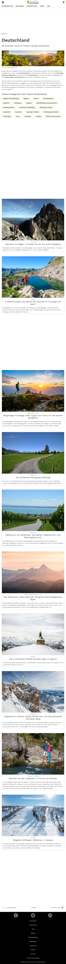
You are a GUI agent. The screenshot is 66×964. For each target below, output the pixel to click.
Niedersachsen (8, 107)
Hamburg (17, 103)
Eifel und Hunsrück (53, 116)
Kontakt (33, 949)
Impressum (33, 921)
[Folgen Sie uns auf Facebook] (16, 915)
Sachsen (18, 112)
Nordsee (54, 85)
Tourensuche (7, 6)
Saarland (6, 112)
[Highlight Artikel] (64, 2)
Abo (48, 6)
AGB (33, 929)
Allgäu (23, 83)
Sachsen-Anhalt (33, 112)
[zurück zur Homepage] (32, 2)
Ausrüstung (31, 6)
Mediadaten (33, 941)
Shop (42, 6)
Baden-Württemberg (11, 98)
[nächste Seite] (62, 907)
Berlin (36, 98)
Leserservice (33, 945)
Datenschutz (33, 925)
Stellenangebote (33, 937)
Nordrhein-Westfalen (27, 107)
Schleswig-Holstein (51, 112)
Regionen (4, 33)
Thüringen (7, 116)
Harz (3, 85)
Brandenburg (48, 98)
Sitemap (33, 954)
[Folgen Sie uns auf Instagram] (50, 915)
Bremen (6, 103)
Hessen (29, 103)
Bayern (26, 98)
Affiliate (33, 933)
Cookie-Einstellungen (33, 958)
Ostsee (38, 116)
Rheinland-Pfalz (46, 107)
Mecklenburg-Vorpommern (47, 103)
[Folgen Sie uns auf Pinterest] (33, 915)
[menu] (2, 2)
